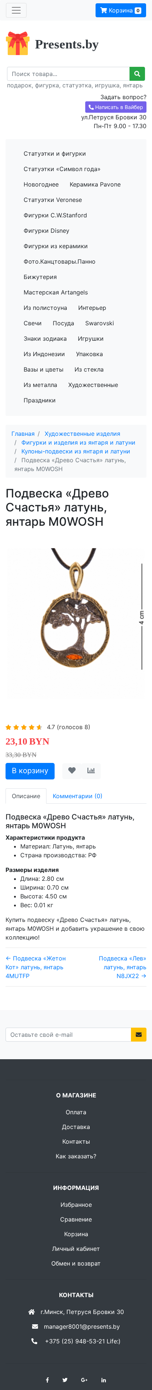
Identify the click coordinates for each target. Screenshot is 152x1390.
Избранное (76, 1204)
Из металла (40, 384)
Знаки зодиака (45, 338)
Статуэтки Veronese (53, 199)
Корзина (123, 10)
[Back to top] (135, 1355)
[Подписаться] (138, 1035)
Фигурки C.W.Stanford (55, 215)
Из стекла (89, 369)
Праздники (40, 400)
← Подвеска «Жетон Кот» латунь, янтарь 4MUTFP (36, 967)
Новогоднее (41, 184)
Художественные (93, 384)
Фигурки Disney (46, 230)
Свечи (33, 323)
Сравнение (76, 1219)
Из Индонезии (44, 354)
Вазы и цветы (43, 369)
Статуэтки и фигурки (55, 153)
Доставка (76, 1126)
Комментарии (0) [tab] (78, 796)
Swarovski (99, 323)
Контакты (76, 1141)
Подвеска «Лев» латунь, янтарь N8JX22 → (122, 967)
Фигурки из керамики (56, 246)
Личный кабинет (76, 1248)
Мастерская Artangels (56, 292)
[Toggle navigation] (16, 10)
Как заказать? (76, 1156)
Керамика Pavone (95, 184)
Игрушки (91, 338)
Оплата (76, 1112)
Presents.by (67, 44)
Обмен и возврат (76, 1263)
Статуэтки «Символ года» (62, 169)
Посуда (63, 323)
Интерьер (92, 307)
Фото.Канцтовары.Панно (60, 261)
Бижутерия (40, 276)
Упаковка (89, 354)
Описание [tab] (26, 796)
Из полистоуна (45, 307)
